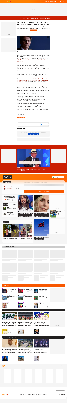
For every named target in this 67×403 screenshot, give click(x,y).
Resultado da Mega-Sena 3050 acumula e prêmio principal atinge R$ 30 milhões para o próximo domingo (9, 324)
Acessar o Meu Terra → (16, 177)
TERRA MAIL (47, 1)
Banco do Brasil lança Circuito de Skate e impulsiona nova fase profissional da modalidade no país (28, 358)
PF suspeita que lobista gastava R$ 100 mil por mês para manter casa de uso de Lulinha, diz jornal (9, 351)
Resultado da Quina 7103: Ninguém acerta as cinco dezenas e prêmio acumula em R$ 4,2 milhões (41, 324)
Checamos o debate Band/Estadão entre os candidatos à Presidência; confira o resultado (40, 351)
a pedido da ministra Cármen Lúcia (34, 73)
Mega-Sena (8, 295)
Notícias (21, 120)
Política (3, 348)
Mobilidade (24, 295)
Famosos (8, 288)
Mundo (19, 348)
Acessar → (15, 204)
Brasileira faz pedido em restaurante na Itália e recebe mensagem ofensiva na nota (44, 358)
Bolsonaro (26, 58)
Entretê (8, 302)
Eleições (18, 167)
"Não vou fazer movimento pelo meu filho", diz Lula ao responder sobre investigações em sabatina (43, 331)
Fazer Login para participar (33, 134)
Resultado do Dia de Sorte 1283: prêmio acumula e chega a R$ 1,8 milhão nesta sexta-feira (12, 331)
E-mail (60, 1)
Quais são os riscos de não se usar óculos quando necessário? (28, 331)
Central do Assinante (53, 1)
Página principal (8, 1)
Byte (39, 288)
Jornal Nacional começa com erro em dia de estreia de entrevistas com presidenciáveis (12, 358)
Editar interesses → (61, 181)
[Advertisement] (57, 331)
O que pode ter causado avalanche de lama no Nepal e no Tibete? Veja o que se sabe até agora (25, 351)
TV (23, 302)
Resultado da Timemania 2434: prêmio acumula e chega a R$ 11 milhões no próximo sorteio (25, 324)
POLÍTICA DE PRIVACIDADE (42, 394)
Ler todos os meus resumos (44, 191)
